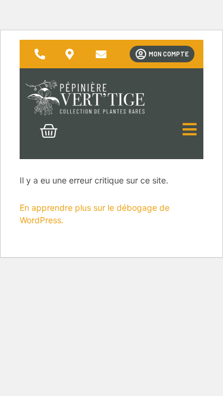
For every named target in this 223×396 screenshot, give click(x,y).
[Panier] (49, 131)
